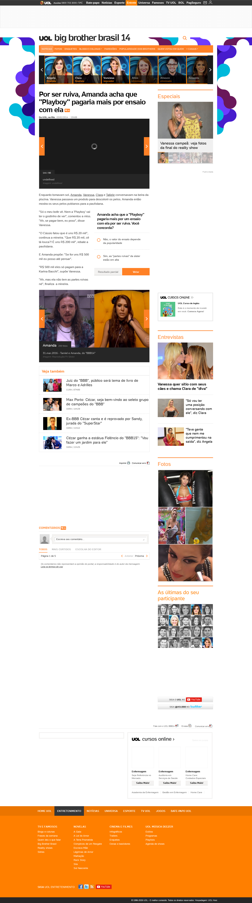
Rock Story (80, 860)
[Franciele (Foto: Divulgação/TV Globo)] (196, 620)
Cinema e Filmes (121, 826)
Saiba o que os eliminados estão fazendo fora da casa (185, 488)
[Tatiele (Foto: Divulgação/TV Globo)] (174, 642)
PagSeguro (194, 2)
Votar (136, 272)
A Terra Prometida (83, 839)
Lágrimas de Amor (83, 851)
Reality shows (45, 847)
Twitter (86, 886)
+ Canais (191, 48)
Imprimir (122, 463)
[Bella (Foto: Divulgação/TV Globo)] (207, 609)
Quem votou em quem (171, 48)
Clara (99, 195)
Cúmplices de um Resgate (88, 843)
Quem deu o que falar (49, 839)
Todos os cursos (200, 740)
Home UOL (45, 811)
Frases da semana (48, 835)
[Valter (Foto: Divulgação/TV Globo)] (196, 642)
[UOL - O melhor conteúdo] (44, 4)
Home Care (196, 792)
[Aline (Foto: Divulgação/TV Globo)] (163, 609)
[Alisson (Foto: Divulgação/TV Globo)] (174, 609)
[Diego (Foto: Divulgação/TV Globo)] (185, 620)
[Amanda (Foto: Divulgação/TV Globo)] (185, 609)
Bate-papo (92, 2)
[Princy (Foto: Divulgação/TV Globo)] (196, 631)
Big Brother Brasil (47, 843)
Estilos (149, 831)
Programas (151, 835)
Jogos (160, 811)
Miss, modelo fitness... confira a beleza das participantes (185, 562)
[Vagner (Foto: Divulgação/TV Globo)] (185, 642)
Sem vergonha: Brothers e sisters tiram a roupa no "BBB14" (199, 525)
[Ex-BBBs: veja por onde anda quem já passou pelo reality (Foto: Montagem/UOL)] (196, 162)
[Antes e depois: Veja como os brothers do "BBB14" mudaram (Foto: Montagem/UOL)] (207, 162)
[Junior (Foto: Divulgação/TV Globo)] (163, 631)
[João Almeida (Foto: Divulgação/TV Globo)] (207, 620)
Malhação (79, 856)
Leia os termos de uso (52, 566)
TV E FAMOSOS (47, 826)
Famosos (158, 2)
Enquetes (71, 48)
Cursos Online (178, 298)
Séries (41, 851)
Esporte (119, 2)
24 (68, 110)
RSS (92, 886)
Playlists (150, 839)
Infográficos (116, 831)
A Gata (77, 831)
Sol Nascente (81, 868)
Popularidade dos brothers (137, 48)
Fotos (58, 48)
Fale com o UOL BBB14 (164, 726)
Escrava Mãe (81, 847)
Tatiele (110, 195)
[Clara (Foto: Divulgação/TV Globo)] (174, 620)
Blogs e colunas (46, 831)
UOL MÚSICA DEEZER (159, 826)
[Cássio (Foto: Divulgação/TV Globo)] (163, 620)
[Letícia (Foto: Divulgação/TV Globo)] (174, 631)
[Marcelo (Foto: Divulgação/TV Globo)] (185, 631)
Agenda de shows (155, 843)
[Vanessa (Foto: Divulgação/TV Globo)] (207, 642)
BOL (181, 2)
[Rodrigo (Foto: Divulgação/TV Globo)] (207, 631)
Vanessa (88, 195)
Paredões (110, 48)
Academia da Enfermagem (145, 792)
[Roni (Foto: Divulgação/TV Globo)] (163, 642)
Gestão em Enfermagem (174, 792)
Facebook (81, 886)
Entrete (131, 2)
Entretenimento (69, 811)
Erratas (185, 726)
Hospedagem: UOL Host (206, 900)
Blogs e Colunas (89, 48)
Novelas (80, 826)
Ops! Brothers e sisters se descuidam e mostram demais (171, 525)
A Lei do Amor (81, 835)
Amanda (76, 195)
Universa (144, 2)
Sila (76, 864)
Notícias (107, 2)
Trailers (114, 835)
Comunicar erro (139, 463)
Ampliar (137, 123)
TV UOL (171, 2)
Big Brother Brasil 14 (92, 37)
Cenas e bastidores (120, 843)
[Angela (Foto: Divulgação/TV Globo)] (196, 609)
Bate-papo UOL (181, 811)
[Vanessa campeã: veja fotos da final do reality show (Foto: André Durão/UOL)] (163, 162)
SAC (80, 2)
